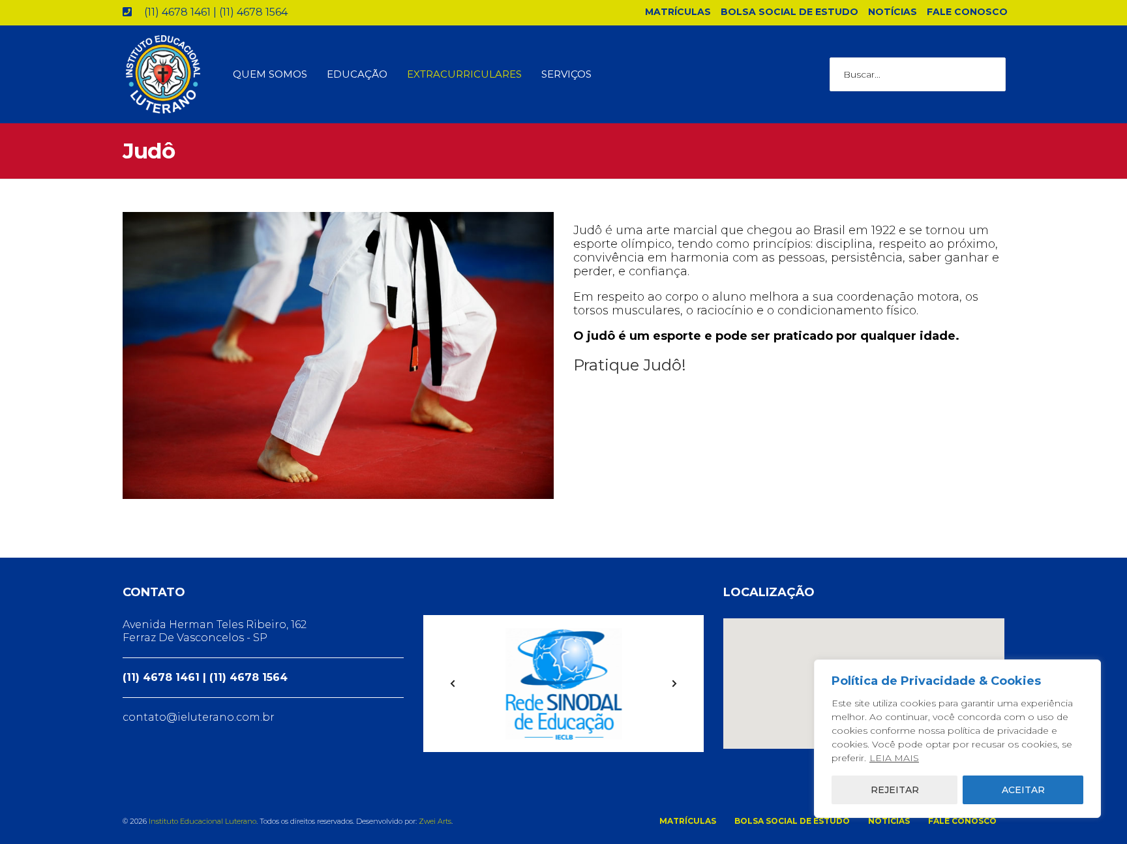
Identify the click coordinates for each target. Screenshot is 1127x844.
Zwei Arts (435, 821)
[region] (957, 738)
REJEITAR (895, 790)
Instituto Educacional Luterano (202, 821)
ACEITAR (1023, 790)
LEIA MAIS (894, 758)
